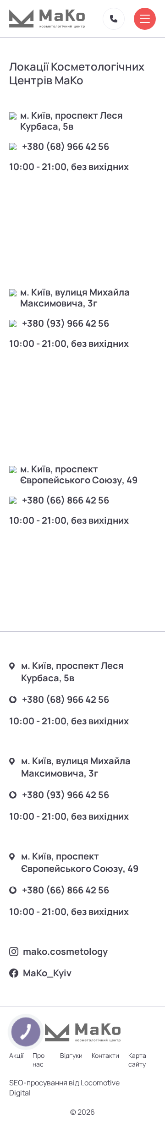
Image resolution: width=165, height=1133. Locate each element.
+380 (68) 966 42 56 (65, 146)
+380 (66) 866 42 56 (65, 500)
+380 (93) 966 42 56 (65, 323)
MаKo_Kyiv (47, 973)
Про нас (38, 1059)
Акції (16, 1055)
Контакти (105, 1055)
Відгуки (71, 1055)
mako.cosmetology (65, 951)
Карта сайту (137, 1059)
